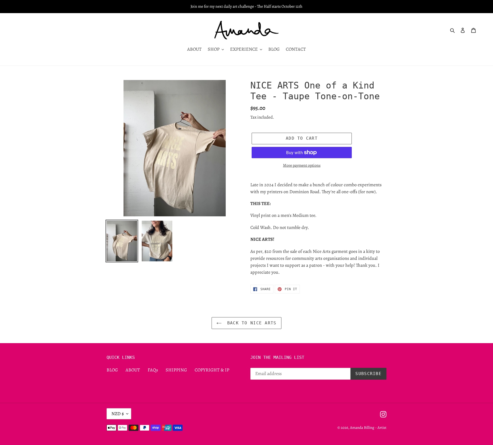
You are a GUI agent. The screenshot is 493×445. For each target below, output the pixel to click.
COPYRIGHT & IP (212, 370)
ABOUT (133, 370)
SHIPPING (176, 370)
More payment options (301, 165)
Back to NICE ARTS (250, 323)
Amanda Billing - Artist (368, 427)
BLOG (112, 370)
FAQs (153, 370)
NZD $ (117, 414)
